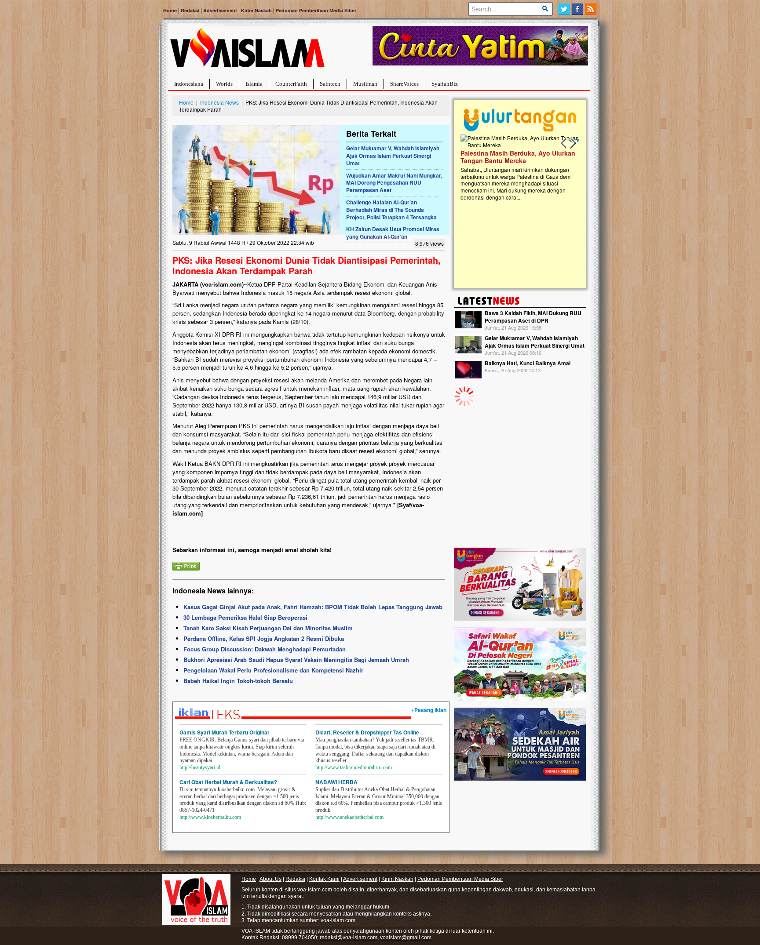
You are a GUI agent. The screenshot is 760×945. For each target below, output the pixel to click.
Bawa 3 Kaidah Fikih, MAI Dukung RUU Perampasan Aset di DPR (533, 316)
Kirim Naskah (256, 10)
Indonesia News (219, 102)
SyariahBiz (444, 83)
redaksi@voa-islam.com (348, 937)
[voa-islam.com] (247, 51)
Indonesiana (188, 83)
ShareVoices (404, 83)
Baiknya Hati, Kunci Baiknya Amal (527, 363)
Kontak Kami (324, 879)
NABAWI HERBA (336, 782)
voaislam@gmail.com (405, 937)
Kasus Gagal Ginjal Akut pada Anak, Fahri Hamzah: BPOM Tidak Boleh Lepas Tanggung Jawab (312, 607)
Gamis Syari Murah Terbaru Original (224, 732)
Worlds (224, 83)
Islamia (254, 83)
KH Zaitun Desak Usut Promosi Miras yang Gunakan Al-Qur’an (392, 232)
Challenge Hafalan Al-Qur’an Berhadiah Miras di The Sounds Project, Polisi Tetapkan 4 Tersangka (391, 209)
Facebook (578, 9)
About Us (270, 879)
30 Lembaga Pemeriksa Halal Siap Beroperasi (245, 617)
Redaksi (190, 10)
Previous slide (563, 143)
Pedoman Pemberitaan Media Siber (316, 10)
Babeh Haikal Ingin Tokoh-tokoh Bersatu (238, 680)
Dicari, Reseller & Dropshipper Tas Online (367, 732)
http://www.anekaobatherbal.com (349, 817)
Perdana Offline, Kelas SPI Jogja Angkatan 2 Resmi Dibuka (263, 638)
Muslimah (365, 83)
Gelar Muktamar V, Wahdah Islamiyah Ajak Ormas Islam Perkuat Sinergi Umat (392, 155)
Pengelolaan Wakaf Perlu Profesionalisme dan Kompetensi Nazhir (273, 670)
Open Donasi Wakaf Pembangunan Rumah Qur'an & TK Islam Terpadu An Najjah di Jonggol (522, 167)
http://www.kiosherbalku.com (210, 817)
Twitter (564, 9)
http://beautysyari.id (199, 767)
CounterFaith (291, 83)
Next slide (572, 143)
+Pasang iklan (428, 710)
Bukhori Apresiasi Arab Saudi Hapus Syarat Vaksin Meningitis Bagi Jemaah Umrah (296, 659)
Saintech (330, 83)
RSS (591, 9)
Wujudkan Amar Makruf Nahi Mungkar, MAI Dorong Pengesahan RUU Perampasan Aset (394, 182)
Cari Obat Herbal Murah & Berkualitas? (228, 782)
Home (170, 10)
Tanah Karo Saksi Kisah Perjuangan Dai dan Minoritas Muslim (268, 628)
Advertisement (220, 10)
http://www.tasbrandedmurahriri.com (353, 767)
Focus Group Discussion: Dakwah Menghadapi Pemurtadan (264, 649)
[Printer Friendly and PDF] (186, 565)
